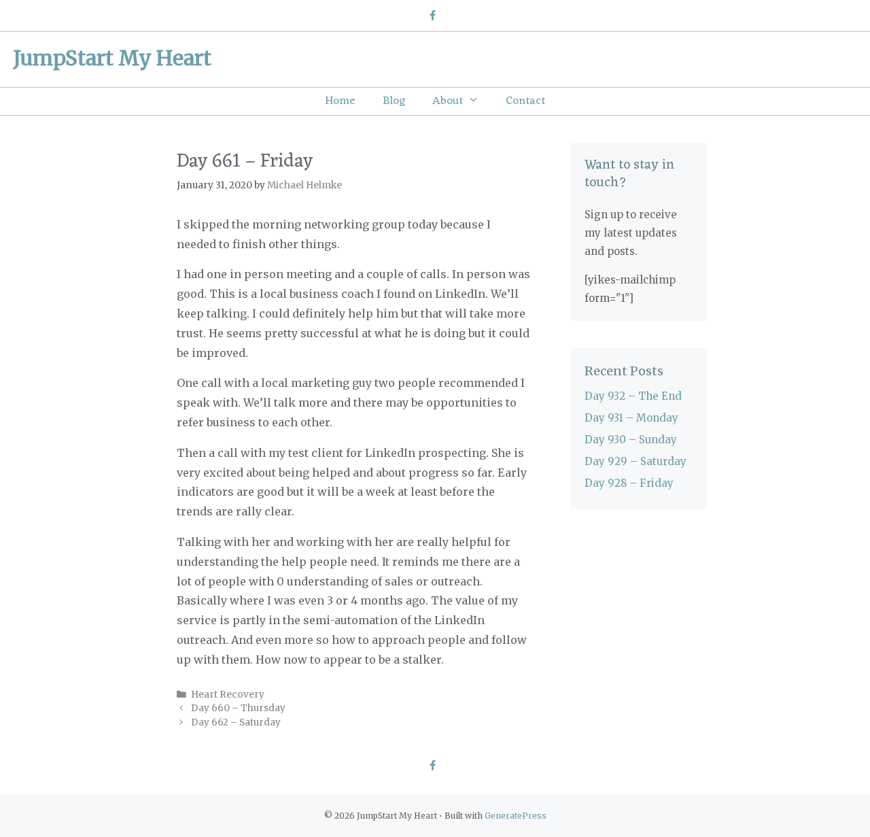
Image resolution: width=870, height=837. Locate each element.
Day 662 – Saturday (236, 722)
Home (340, 101)
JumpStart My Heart (112, 58)
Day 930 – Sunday (631, 439)
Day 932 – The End (633, 396)
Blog (394, 101)
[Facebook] (432, 16)
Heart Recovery (227, 694)
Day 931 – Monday (631, 417)
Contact (525, 101)
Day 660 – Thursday (238, 708)
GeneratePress (515, 815)
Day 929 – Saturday (635, 461)
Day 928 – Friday (629, 483)
